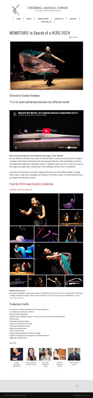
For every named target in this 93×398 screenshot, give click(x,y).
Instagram (77, 387)
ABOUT (29, 19)
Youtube (86, 387)
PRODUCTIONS (43, 19)
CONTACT (73, 19)
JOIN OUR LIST (46, 22)
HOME (18, 19)
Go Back (74, 37)
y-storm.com (85, 395)
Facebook (72, 387)
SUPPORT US (59, 19)
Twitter (82, 387)
